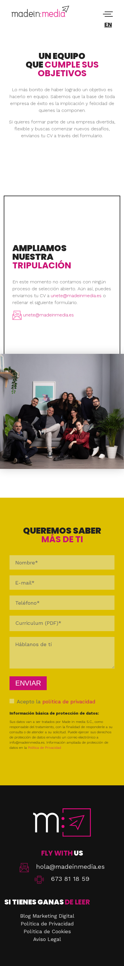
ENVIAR (28, 683)
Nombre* (26, 563)
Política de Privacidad (44, 748)
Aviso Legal (47, 939)
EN (108, 24)
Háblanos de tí (33, 644)
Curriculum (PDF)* (38, 623)
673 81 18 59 (70, 878)
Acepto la (56, 702)
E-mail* (25, 583)
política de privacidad (68, 701)
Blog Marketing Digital (47, 916)
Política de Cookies (47, 931)
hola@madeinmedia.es (70, 866)
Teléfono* (27, 603)
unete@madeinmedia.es (76, 295)
